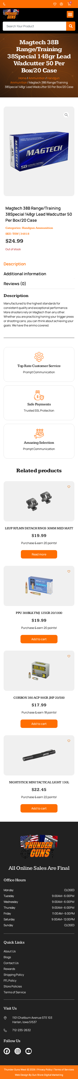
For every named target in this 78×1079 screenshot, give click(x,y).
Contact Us (11, 963)
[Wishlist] (55, 4)
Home (22, 78)
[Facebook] (7, 1051)
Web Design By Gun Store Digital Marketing (39, 1074)
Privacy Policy (44, 1069)
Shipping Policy (14, 974)
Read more (39, 554)
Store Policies (13, 986)
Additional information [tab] (25, 274)
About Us (10, 951)
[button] (70, 14)
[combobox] (34, 26)
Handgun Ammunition (37, 228)
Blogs (7, 957)
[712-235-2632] (5, 4)
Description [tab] (15, 264)
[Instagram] (18, 1051)
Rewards (9, 969)
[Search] (70, 26)
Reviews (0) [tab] (15, 283)
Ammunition (36, 78)
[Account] (61, 4)
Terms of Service (15, 992)
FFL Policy (10, 980)
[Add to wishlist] (69, 487)
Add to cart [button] (39, 639)
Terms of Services (64, 1069)
